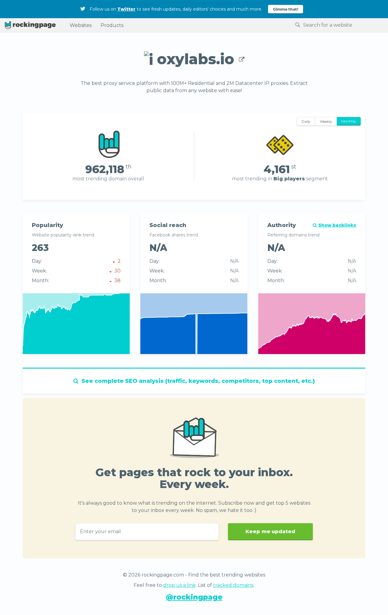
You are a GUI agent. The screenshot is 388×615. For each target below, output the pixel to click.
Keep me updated (270, 531)
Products (112, 25)
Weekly (326, 121)
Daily (306, 121)
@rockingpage (194, 597)
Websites (81, 25)
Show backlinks (337, 225)
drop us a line (179, 585)
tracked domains (233, 585)
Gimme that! (286, 9)
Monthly (348, 121)
